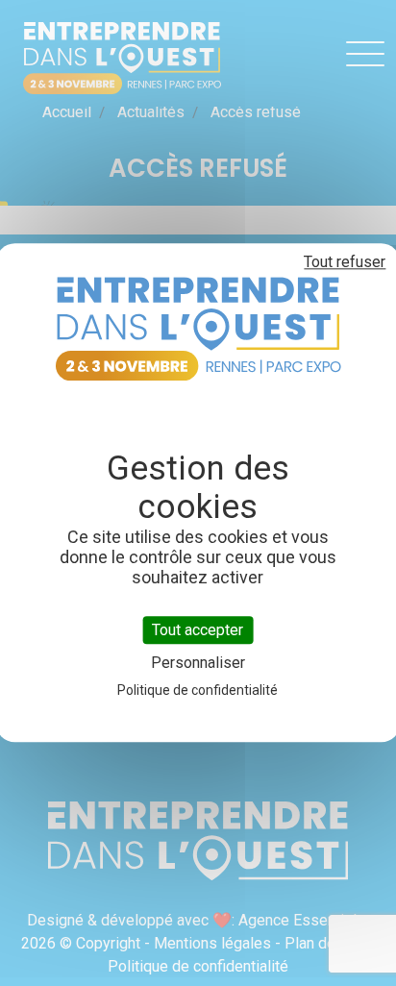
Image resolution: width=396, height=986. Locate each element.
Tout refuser (344, 262)
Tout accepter (197, 630)
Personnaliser (198, 663)
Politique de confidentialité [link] (197, 691)
